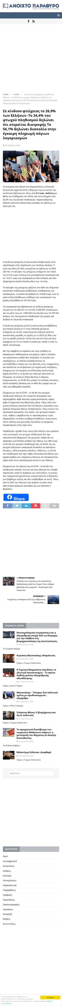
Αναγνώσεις (8, 866)
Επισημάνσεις (9, 880)
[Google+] (33, 21)
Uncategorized (10, 861)
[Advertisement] (31, 60)
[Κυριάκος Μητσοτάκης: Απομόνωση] (8, 658)
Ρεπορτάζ (7, 914)
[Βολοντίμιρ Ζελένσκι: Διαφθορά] (8, 755)
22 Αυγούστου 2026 (26, 644)
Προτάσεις (8, 909)
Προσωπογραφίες (11, 904)
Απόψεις (7, 871)
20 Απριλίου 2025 (12, 145)
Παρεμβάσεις (9, 890)
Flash (5, 856)
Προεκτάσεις (9, 899)
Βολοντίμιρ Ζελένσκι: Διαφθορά (34, 752)
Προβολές (7, 895)
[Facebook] (28, 21)
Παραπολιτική (9, 885)
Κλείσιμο (50, 997)
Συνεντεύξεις (9, 923)
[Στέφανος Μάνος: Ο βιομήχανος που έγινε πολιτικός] (8, 715)
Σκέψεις (6, 919)
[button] (58, 15)
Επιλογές (7, 875)
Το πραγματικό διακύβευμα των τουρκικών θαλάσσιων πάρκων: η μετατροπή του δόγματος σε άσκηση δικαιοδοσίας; (36, 733)
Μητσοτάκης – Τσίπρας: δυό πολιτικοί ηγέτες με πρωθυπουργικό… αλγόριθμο (37, 695)
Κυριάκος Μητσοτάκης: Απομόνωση (36, 655)
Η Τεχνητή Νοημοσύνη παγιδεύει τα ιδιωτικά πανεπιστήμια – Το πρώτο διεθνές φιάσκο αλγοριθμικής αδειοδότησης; (36, 674)
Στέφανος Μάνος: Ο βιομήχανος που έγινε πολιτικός (36, 714)
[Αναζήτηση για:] (31, 773)
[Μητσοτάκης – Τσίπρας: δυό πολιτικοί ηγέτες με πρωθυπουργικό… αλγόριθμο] (8, 695)
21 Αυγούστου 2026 (26, 719)
